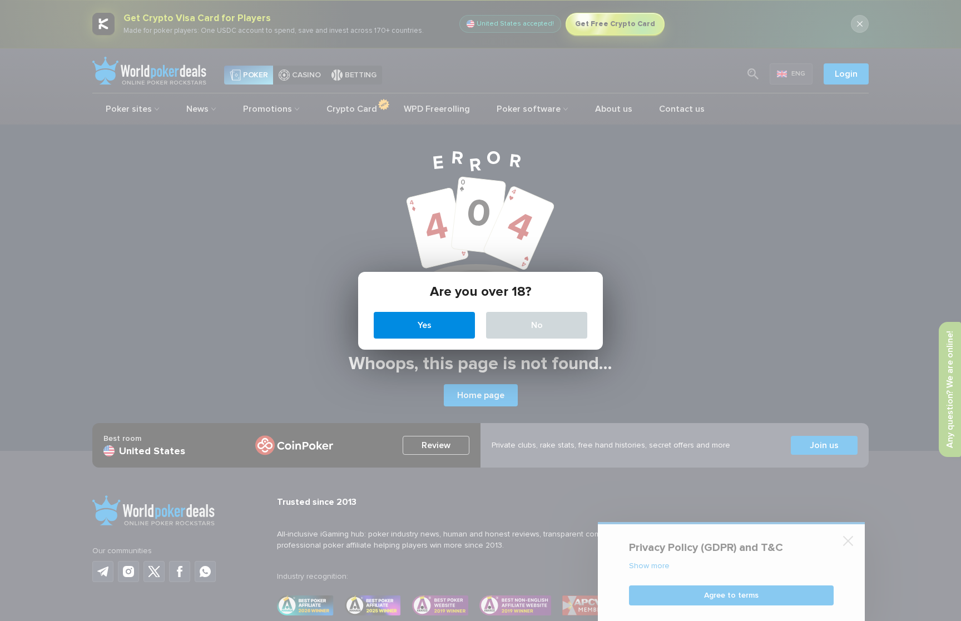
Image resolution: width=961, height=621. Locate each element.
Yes (425, 325)
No (537, 325)
